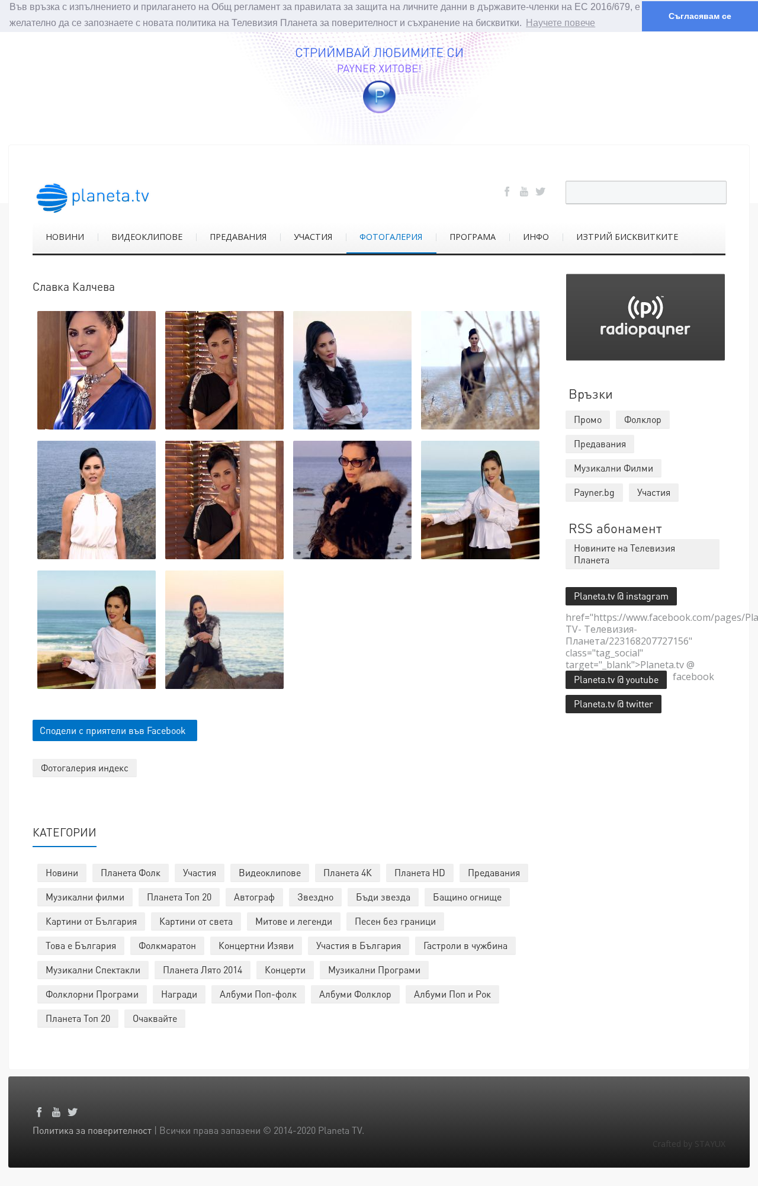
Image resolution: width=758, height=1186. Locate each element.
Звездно (315, 896)
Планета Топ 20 (179, 896)
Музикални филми (85, 896)
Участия (199, 872)
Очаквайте (155, 1018)
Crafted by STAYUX (689, 1143)
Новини (62, 872)
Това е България (81, 945)
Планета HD (419, 872)
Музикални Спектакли (93, 969)
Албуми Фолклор (355, 994)
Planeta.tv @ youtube (616, 679)
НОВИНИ (65, 236)
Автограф (254, 896)
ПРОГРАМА (472, 236)
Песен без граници (395, 921)
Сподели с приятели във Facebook (113, 730)
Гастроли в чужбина (465, 945)
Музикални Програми (374, 969)
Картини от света (196, 921)
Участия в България (358, 945)
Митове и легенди (293, 921)
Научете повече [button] (560, 23)
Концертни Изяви (256, 945)
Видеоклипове (270, 872)
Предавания (494, 872)
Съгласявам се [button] (700, 16)
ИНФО (536, 236)
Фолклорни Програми (92, 994)
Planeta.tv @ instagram (621, 595)
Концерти (285, 969)
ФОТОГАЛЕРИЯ (390, 236)
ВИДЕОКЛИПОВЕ (146, 236)
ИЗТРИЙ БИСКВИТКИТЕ (627, 236)
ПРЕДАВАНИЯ (238, 236)
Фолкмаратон (167, 945)
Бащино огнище (467, 896)
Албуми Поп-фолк (258, 994)
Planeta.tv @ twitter (613, 703)
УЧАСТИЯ (313, 236)
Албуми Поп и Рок (452, 994)
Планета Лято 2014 (202, 969)
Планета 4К (347, 872)
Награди (179, 994)
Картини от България (91, 921)
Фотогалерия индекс (85, 767)
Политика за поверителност (92, 1130)
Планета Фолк (130, 872)
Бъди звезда (383, 896)
